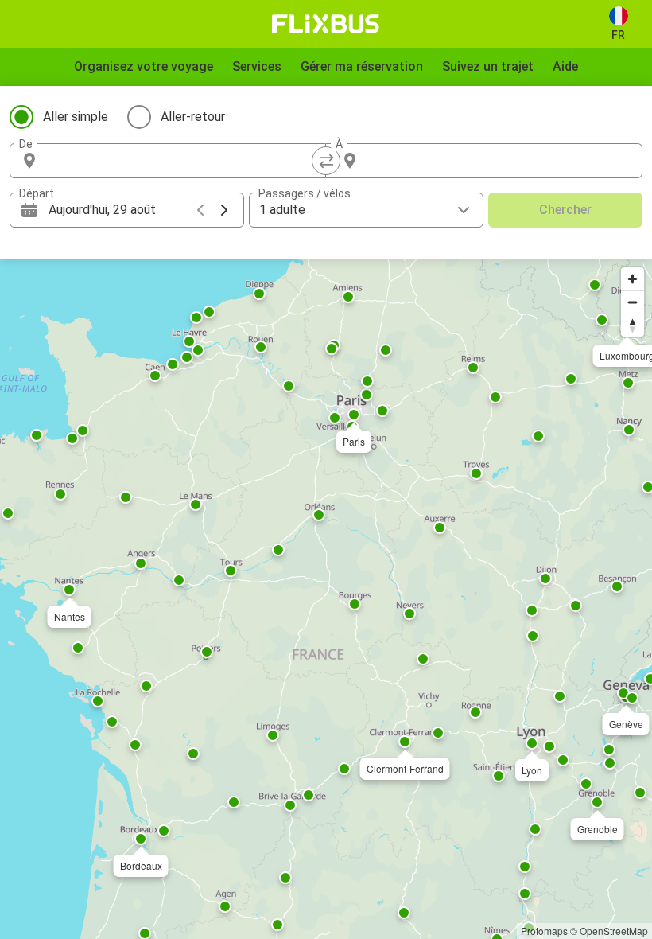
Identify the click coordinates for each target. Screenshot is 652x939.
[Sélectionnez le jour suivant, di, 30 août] (224, 210)
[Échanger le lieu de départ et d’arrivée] (326, 160)
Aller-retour (193, 116)
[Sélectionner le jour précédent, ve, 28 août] (200, 210)
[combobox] (182, 160)
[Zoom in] (632, 278)
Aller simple (75, 116)
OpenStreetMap (614, 930)
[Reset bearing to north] (632, 325)
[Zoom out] (632, 302)
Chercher (565, 209)
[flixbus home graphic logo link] (325, 24)
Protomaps (544, 930)
